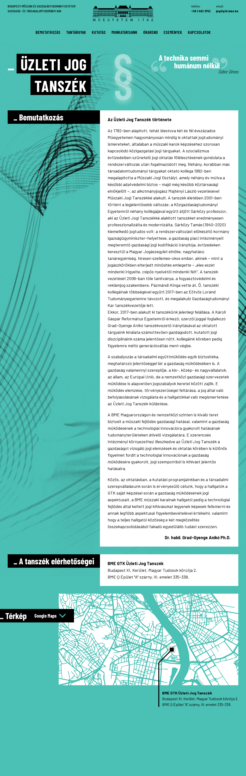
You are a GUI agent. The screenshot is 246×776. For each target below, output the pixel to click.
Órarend (150, 32)
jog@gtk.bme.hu (227, 11)
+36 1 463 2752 (200, 11)
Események (173, 32)
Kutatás (99, 32)
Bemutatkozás (48, 32)
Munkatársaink (124, 32)
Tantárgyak (76, 32)
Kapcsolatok (199, 32)
